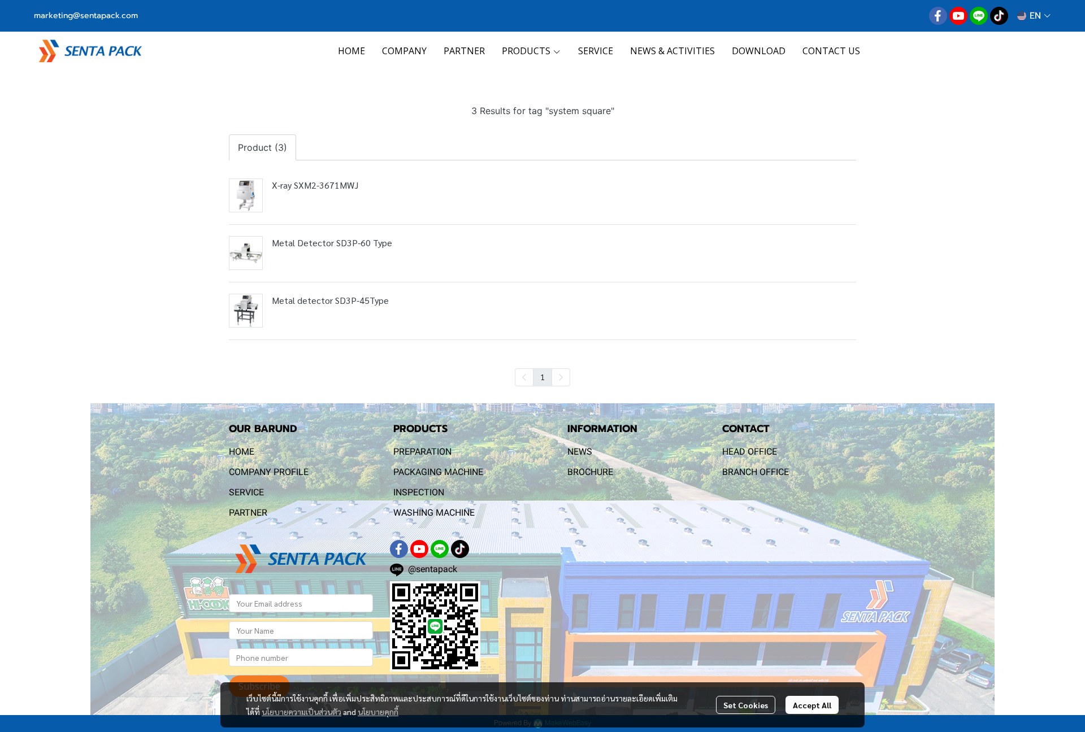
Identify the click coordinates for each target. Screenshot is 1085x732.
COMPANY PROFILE (269, 472)
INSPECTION (418, 492)
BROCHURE (590, 472)
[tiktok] (999, 16)
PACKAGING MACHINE (438, 472)
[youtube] (958, 16)
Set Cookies (745, 705)
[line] (979, 16)
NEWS (579, 451)
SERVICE (246, 492)
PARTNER (248, 512)
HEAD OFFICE (749, 451)
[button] (1034, 16)
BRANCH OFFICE (755, 472)
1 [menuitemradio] (542, 377)
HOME (241, 451)
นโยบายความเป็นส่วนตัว (301, 712)
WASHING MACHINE (434, 512)
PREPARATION (422, 451)
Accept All (812, 705)
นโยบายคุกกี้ (378, 712)
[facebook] (938, 16)
